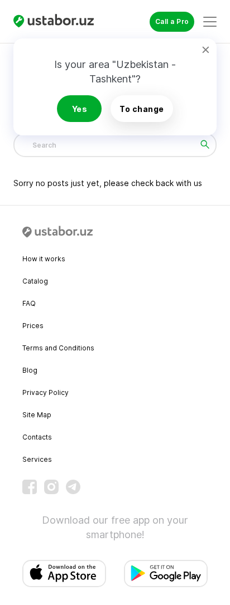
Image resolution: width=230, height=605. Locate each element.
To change (141, 109)
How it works (43, 259)
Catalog (35, 281)
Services (37, 459)
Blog (29, 370)
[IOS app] (64, 573)
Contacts (37, 437)
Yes (80, 109)
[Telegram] (73, 487)
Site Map (36, 415)
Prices (33, 325)
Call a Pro (172, 21)
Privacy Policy (45, 392)
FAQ (29, 303)
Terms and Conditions (58, 348)
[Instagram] (51, 487)
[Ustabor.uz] (58, 21)
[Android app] (166, 573)
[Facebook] (29, 487)
